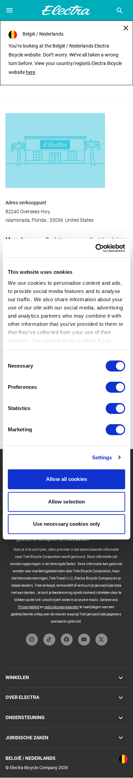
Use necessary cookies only (66, 524)
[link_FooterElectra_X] (101, 640)
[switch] (115, 387)
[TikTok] (49, 640)
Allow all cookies (66, 479)
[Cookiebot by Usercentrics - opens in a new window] (95, 248)
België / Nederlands (30, 758)
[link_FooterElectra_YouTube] (84, 640)
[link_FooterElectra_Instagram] (32, 640)
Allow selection (66, 502)
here (30, 72)
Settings (102, 457)
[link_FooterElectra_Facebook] (67, 640)
